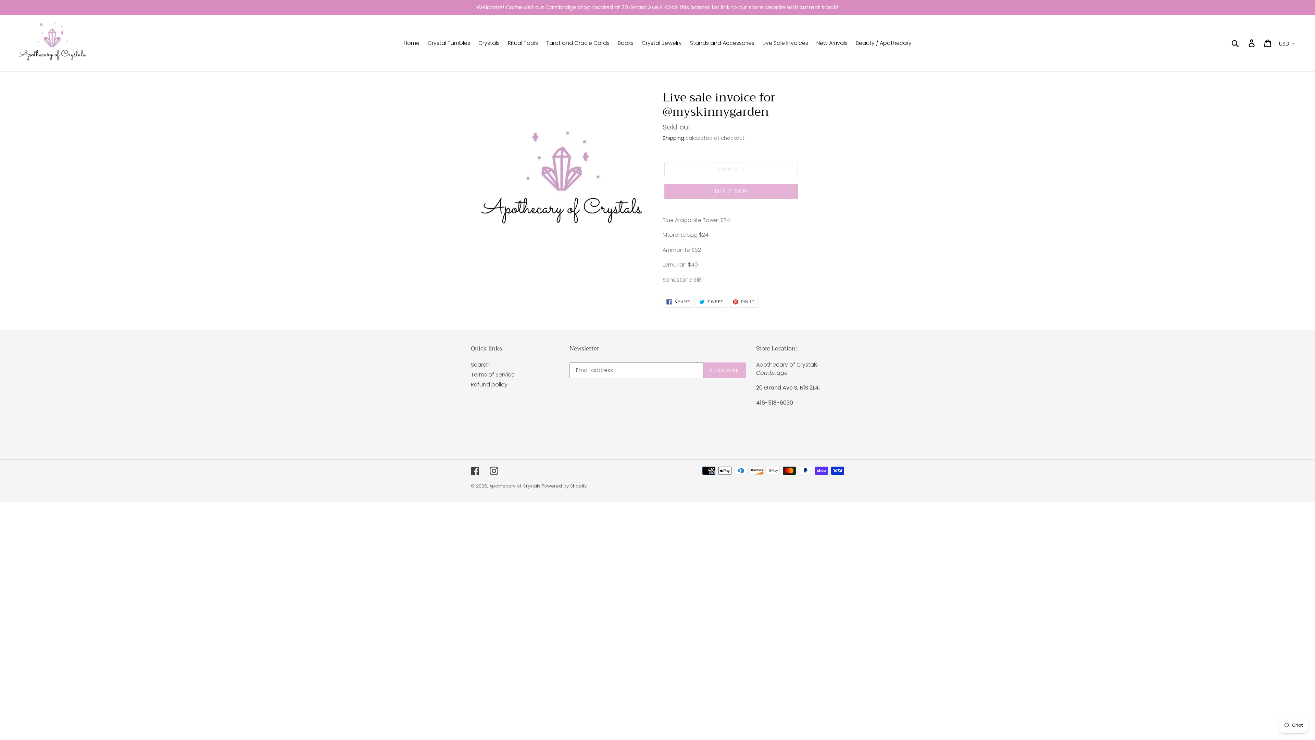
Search (480, 365)
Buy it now (731, 191)
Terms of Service (493, 375)
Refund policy (489, 384)
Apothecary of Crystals (514, 486)
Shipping (673, 137)
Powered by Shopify (564, 486)
